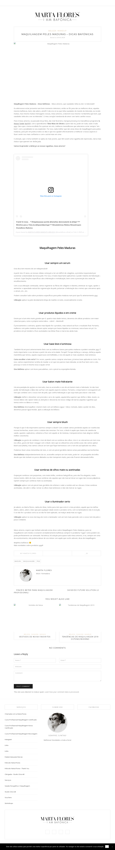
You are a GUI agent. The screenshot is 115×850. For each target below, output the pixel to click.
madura (18, 561)
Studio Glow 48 (10, 792)
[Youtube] (104, 3)
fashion (34, 634)
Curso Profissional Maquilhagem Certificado (21, 720)
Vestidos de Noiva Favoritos (35, 637)
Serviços (8, 780)
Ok (107, 846)
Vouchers (8, 797)
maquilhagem (28, 561)
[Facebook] (94, 3)
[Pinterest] (57, 553)
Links (6, 745)
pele (38, 561)
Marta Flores (44, 570)
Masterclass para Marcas (13, 757)
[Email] (37, 577)
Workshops (9, 803)
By (28, 553)
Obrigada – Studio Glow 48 (14, 774)
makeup (62, 31)
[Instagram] (100, 3)
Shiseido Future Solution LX (83, 590)
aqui (15, 126)
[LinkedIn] (60, 553)
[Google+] (63, 553)
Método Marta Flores (12, 763)
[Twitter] (97, 3)
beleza (52, 31)
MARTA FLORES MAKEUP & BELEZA (41, 232)
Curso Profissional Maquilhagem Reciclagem (21, 734)
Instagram (8, 739)
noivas (43, 634)
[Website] (40, 577)
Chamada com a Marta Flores (15, 714)
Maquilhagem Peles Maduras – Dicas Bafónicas (57, 34)
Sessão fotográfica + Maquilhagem (17, 786)
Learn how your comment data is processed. (62, 692)
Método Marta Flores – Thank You (17, 768)
